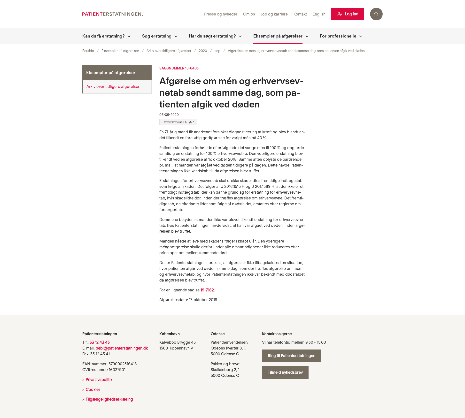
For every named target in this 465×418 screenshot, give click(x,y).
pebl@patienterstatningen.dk (122, 348)
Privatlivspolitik (99, 379)
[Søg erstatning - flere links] (174, 36)
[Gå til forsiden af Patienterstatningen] (141, 14)
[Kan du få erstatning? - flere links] (128, 36)
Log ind (351, 14)
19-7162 (207, 290)
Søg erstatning (156, 35)
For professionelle (338, 35)
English (319, 14)
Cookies (93, 389)
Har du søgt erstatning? (212, 35)
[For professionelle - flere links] (359, 36)
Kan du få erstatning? (103, 35)
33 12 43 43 (100, 342)
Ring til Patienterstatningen (291, 355)
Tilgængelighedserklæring (109, 399)
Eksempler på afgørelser (277, 35)
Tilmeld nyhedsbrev (285, 372)
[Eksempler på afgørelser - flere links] (305, 36)
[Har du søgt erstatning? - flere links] (239, 36)
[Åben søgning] (376, 14)
